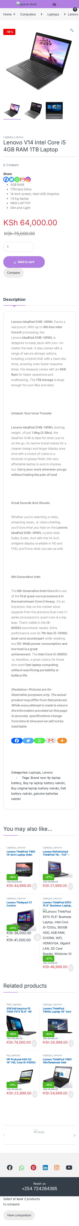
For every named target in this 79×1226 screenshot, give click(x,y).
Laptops (53, 14)
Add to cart (26, 262)
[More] (62, 740)
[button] (72, 30)
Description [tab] (14, 300)
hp (8, 1055)
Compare (12, 165)
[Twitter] (11, 179)
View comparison (19, 1215)
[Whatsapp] (17, 179)
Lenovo (18, 137)
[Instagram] (28, 179)
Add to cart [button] (34, 886)
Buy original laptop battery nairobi (35, 788)
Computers (28, 14)
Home (7, 14)
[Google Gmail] (22, 179)
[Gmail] (51, 740)
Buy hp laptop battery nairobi (44, 783)
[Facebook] (6, 179)
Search (54, 4)
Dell (9, 1004)
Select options (36, 937)
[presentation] (75, 1135)
